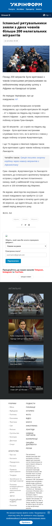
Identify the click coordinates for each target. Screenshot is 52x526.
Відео (28, 418)
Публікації (30, 407)
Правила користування (15, 470)
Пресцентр (30, 9)
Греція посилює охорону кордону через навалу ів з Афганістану (25, 161)
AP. (16, 99)
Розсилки (13, 505)
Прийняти (26, 522)
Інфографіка (31, 426)
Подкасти (30, 403)
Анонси (39, 9)
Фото (28, 415)
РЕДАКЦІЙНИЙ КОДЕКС (16, 501)
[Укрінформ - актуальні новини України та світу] (26, 4)
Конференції (31, 439)
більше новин (26, 277)
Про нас (13, 455)
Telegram (38, 270)
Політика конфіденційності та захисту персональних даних (16, 488)
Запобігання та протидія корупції (16, 480)
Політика (13, 414)
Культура (13, 437)
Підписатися (13, 261)
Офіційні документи (31, 444)
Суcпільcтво (14, 433)
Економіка (14, 418)
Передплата (14, 462)
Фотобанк (20, 9)
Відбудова (14, 411)
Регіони (12, 429)
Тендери (13, 475)
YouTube (19, 272)
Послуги (11, 9)
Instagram (7, 272)
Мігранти (34, 219)
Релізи (29, 448)
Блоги (29, 422)
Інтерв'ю (30, 411)
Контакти (13, 458)
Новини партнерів (30, 434)
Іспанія (25, 219)
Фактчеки (13, 422)
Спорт (12, 444)
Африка (16, 219)
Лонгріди (30, 429)
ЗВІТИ (12, 496)
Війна (12, 407)
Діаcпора (13, 441)
